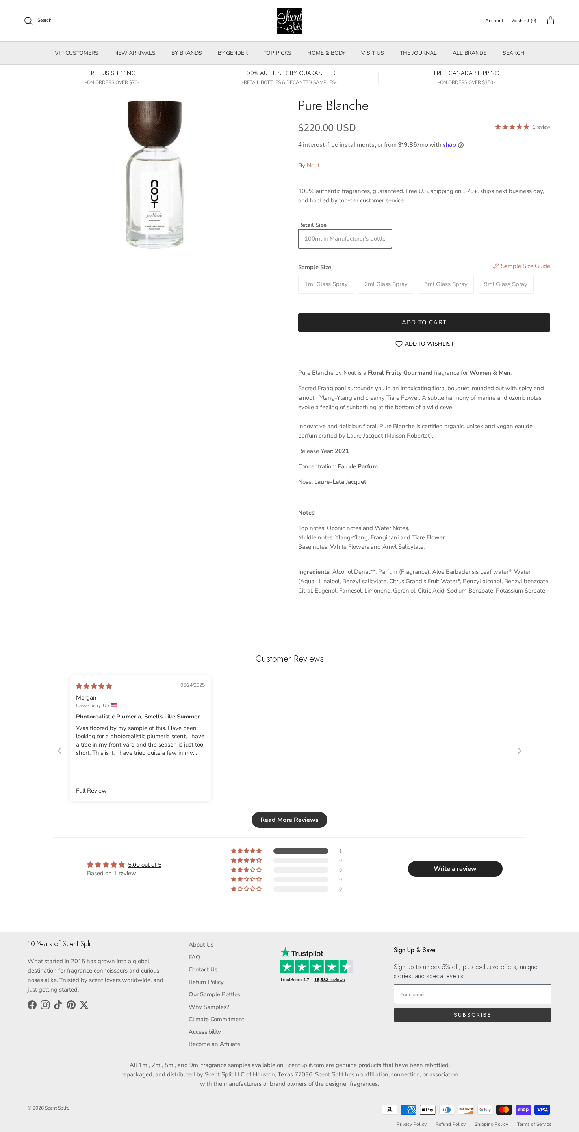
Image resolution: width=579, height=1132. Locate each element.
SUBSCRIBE (473, 1015)
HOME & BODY (326, 53)
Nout (313, 165)
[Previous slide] (59, 751)
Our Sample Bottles (214, 994)
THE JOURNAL (418, 53)
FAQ (194, 957)
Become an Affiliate (214, 1044)
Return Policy (206, 982)
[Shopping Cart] (549, 21)
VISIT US (372, 53)
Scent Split (56, 1108)
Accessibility (205, 1032)
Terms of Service (534, 1124)
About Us (201, 945)
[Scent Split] (289, 21)
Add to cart (424, 322)
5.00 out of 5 (144, 865)
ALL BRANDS (470, 53)
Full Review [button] (91, 791)
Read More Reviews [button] (289, 820)
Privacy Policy (412, 1124)
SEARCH (514, 53)
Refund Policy (451, 1124)
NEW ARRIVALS (135, 53)
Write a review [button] (455, 868)
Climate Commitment (216, 1019)
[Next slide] (519, 751)
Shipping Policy (491, 1124)
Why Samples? (209, 1007)
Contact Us (203, 969)
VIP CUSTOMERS (76, 53)
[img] (94, 686)
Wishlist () (523, 20)
